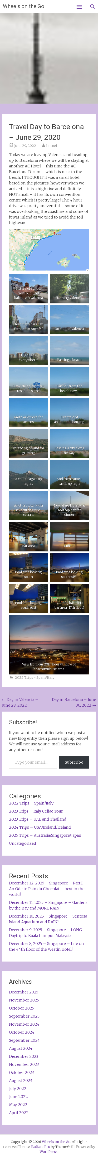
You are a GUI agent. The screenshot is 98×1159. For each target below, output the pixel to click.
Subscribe (74, 762)
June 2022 (18, 1096)
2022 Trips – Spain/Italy (31, 803)
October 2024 (21, 1032)
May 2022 (18, 1104)
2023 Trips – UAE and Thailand (37, 819)
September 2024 (24, 1040)
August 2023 (20, 1080)
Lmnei (51, 146)
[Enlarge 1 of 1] (41, 311)
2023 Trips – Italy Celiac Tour (36, 811)
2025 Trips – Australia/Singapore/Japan (45, 835)
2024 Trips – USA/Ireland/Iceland (40, 827)
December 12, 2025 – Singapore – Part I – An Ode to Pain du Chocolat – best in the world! (48, 889)
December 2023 (23, 1056)
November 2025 (24, 1000)
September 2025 (24, 1016)
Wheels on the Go (23, 6)
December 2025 (23, 992)
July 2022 (17, 1088)
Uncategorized (22, 843)
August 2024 (20, 1048)
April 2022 (19, 1112)
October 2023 (21, 1072)
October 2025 (21, 1008)
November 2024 (24, 1024)
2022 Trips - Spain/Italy (34, 677)
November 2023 (24, 1064)
